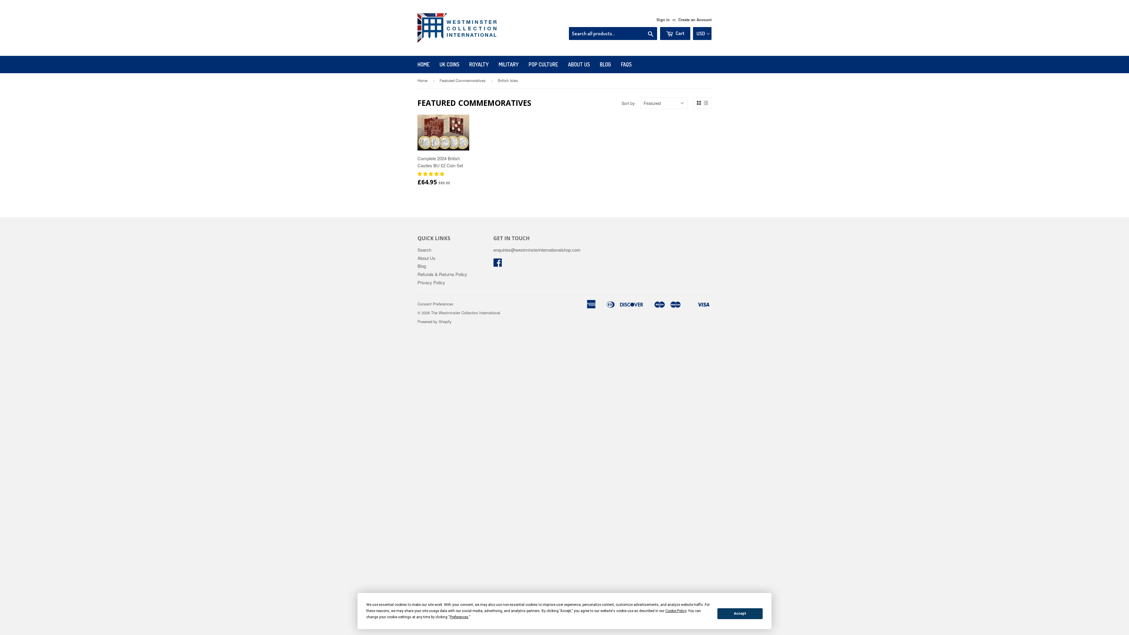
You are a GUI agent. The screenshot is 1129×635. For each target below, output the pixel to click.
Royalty (479, 64)
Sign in (663, 19)
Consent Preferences (435, 304)
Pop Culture (543, 64)
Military (509, 64)
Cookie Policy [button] (675, 611)
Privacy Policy (431, 282)
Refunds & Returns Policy (442, 274)
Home (423, 64)
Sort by (628, 103)
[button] (431, 174)
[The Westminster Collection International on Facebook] (497, 264)
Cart (679, 33)
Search (424, 250)
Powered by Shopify (434, 321)
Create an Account (695, 19)
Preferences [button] (459, 617)
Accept (740, 613)
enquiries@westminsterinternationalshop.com (537, 250)
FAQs (626, 64)
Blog (605, 64)
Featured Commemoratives (463, 80)
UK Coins (449, 64)
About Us (579, 64)
